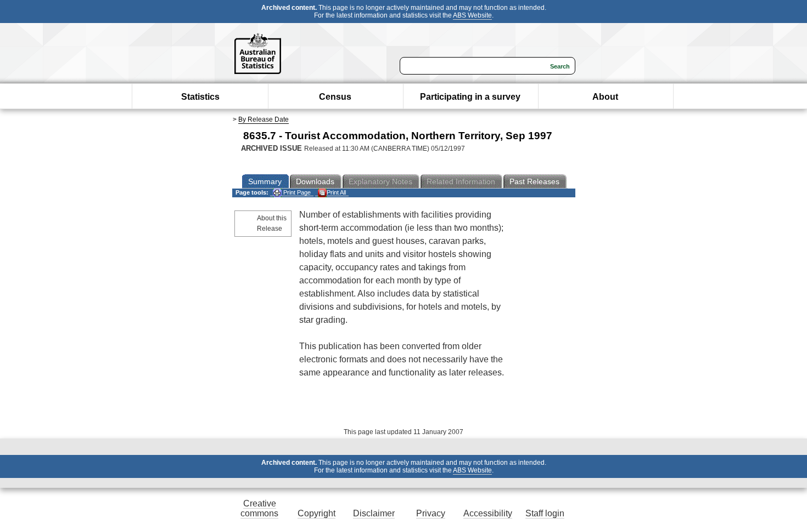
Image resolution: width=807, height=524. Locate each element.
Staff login (544, 513)
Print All (336, 192)
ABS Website (472, 15)
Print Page (296, 192)
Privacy (430, 513)
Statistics (200, 96)
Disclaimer (374, 513)
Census (335, 96)
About (605, 96)
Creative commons (259, 508)
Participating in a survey (470, 96)
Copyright (316, 513)
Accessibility (487, 513)
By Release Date (263, 119)
